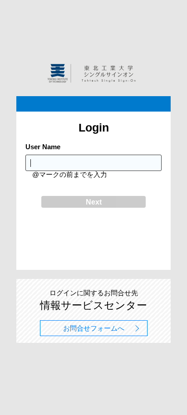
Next (94, 202)
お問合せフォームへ (93, 328)
